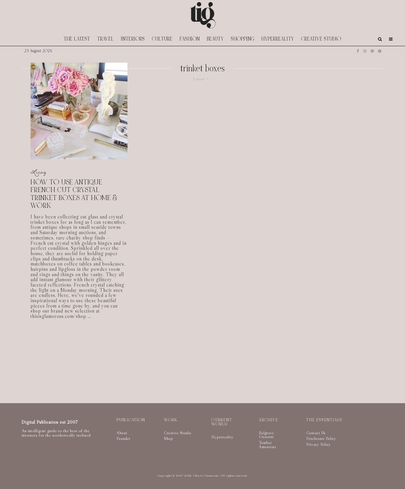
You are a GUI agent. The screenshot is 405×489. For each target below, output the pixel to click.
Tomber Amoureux (267, 444)
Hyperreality (278, 39)
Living (39, 171)
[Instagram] (365, 51)
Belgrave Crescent (266, 434)
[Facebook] (358, 51)
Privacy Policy (318, 444)
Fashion (190, 39)
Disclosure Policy (321, 438)
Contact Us (316, 432)
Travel (105, 39)
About (122, 432)
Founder (123, 438)
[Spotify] (379, 51)
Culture (162, 39)
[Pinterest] (372, 51)
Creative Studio (321, 39)
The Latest (77, 39)
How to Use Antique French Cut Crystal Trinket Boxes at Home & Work (74, 194)
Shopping (242, 39)
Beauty (215, 39)
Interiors (133, 39)
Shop (168, 438)
